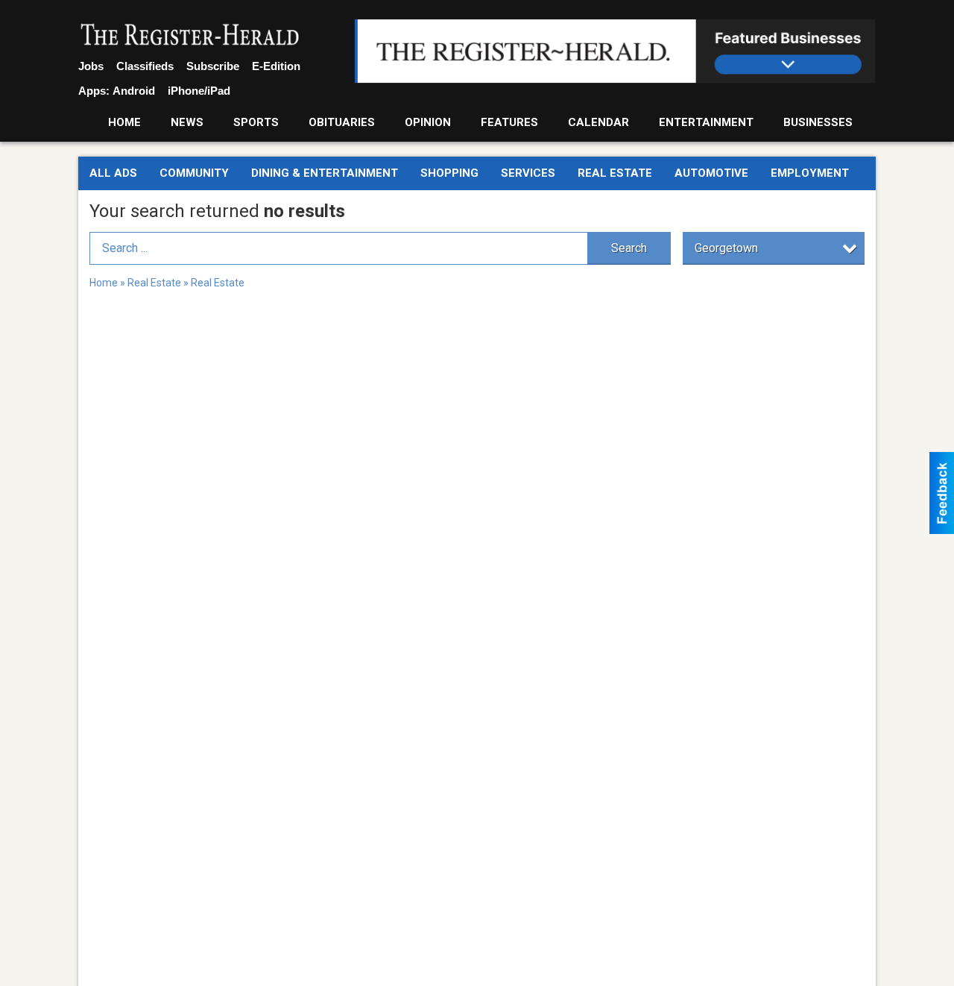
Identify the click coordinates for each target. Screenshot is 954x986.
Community (194, 173)
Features (509, 122)
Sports (256, 122)
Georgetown (726, 248)
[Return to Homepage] (190, 36)
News (187, 122)
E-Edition (276, 66)
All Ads (113, 173)
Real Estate (615, 173)
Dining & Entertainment (324, 173)
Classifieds (145, 66)
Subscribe (212, 66)
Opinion (428, 122)
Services (528, 173)
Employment (810, 173)
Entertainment (706, 122)
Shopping (449, 173)
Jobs (91, 66)
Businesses (818, 122)
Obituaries (342, 122)
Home (124, 122)
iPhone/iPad (199, 90)
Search (629, 248)
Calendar (598, 122)
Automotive (711, 173)
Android (134, 90)
